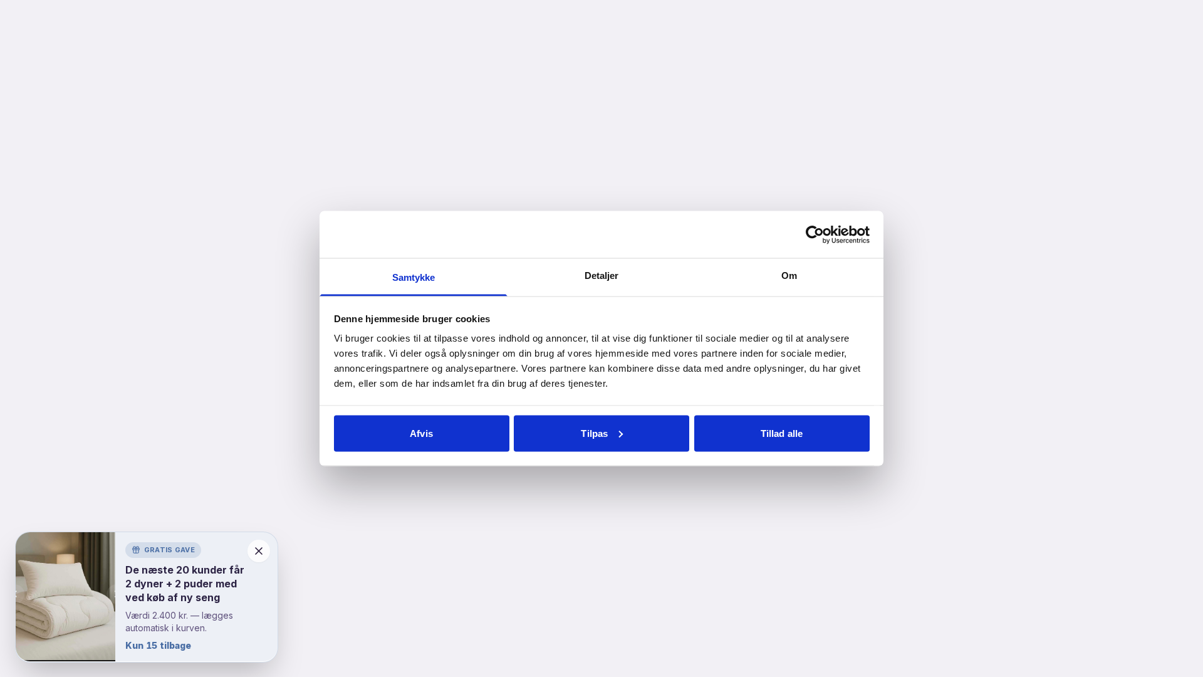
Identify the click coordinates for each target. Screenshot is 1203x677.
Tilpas (594, 433)
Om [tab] (789, 275)
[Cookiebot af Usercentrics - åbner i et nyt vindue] (815, 234)
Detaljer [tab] (602, 275)
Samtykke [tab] (413, 277)
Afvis (421, 433)
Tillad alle (782, 433)
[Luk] (258, 551)
